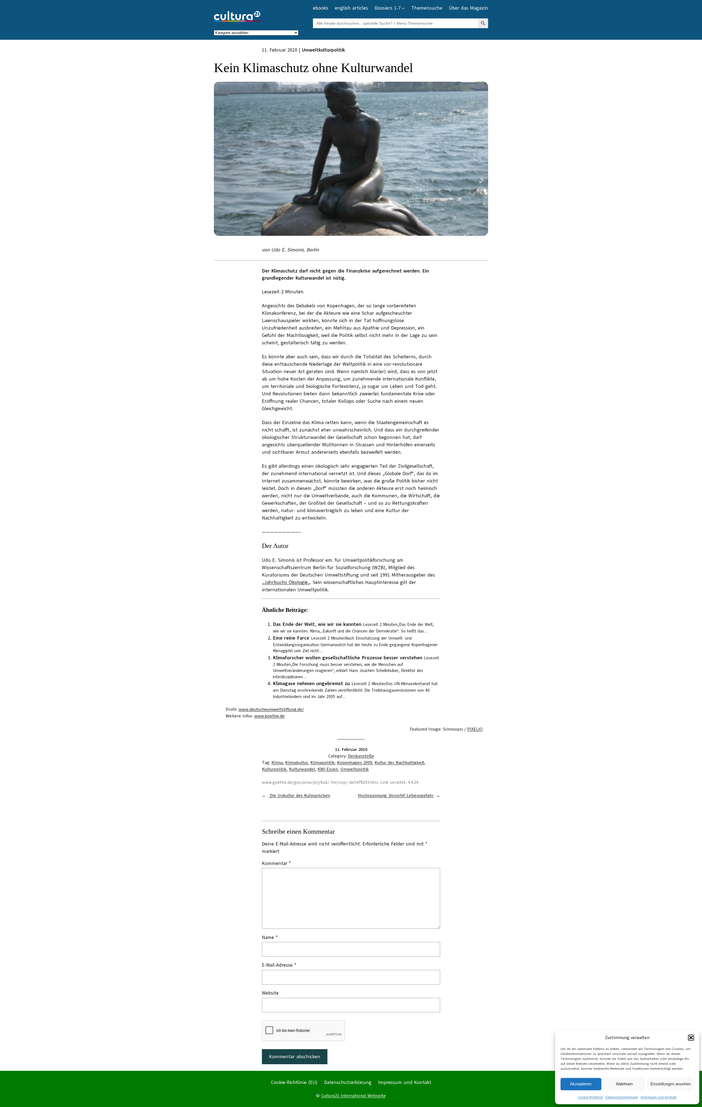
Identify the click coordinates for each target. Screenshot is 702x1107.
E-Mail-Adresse (279, 965)
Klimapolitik (322, 763)
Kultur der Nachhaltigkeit (399, 763)
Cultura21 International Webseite (353, 1096)
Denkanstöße (361, 756)
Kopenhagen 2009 (354, 763)
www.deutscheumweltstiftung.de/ (271, 709)
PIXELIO (475, 729)
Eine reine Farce (291, 638)
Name (270, 937)
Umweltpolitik (354, 769)
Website (270, 993)
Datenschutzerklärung (621, 1097)
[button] (691, 1037)
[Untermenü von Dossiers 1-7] (403, 8)
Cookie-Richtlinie (590, 1097)
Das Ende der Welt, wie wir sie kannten (317, 624)
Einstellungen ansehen (670, 1084)
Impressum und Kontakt (658, 1097)
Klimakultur (296, 763)
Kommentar (276, 863)
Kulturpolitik (274, 769)
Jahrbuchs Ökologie (286, 582)
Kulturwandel (302, 769)
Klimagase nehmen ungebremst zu (311, 683)
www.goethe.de (269, 716)
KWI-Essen (328, 769)
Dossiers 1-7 (388, 8)
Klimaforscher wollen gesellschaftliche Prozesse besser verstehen (347, 657)
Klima (277, 763)
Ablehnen (624, 1084)
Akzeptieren (580, 1084)
